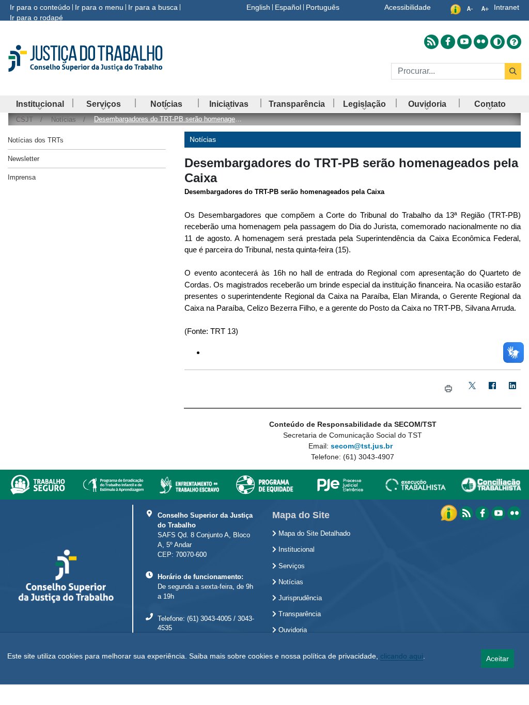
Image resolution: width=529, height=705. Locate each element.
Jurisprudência (299, 598)
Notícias (289, 582)
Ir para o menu (99, 7)
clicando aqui (401, 656)
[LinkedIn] (513, 389)
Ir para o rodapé (36, 17)
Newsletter (23, 159)
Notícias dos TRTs (36, 140)
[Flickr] (514, 513)
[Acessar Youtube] (464, 42)
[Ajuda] (514, 42)
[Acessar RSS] (431, 42)
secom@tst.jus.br (362, 446)
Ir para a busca (153, 7)
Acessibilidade (407, 7)
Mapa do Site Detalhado (313, 533)
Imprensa (22, 177)
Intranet (506, 7)
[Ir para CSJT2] (88, 58)
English (258, 7)
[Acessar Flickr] (481, 42)
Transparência (298, 614)
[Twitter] (472, 389)
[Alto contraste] (497, 42)
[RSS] (466, 513)
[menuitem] (40, 104)
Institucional (295, 549)
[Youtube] (498, 513)
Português (322, 7)
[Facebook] (493, 389)
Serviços (290, 566)
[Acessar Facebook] (448, 42)
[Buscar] (513, 71)
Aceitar (497, 658)
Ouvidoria (291, 630)
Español (288, 7)
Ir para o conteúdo (40, 7)
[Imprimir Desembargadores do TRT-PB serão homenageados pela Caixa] (448, 388)
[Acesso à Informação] (450, 512)
